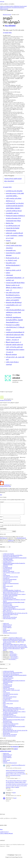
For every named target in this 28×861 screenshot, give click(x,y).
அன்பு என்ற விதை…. (13, 653)
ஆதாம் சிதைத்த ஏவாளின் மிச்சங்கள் (10, 579)
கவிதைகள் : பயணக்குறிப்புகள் (14, 233)
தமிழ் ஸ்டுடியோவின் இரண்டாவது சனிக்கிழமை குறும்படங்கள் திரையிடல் (15, 312)
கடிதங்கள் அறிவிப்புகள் (7, 627)
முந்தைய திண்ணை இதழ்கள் (6, 833)
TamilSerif (16, 748)
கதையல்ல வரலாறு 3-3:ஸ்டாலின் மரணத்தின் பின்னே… (13, 555)
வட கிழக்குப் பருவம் (11, 260)
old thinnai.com (11, 540)
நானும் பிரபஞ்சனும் (6, 575)
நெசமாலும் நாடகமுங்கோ (13, 325)
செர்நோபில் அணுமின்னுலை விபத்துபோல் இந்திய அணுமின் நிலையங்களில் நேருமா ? (14, 320)
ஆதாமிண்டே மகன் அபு (12, 213)
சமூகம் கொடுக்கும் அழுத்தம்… (15, 775)
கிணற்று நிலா (9, 223)
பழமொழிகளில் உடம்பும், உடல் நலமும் (9, 598)
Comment (2, 501)
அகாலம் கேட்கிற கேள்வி (12, 228)
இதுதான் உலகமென (11, 354)
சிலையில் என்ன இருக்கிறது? (14, 302)
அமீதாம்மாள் (9, 275)
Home (1, 829)
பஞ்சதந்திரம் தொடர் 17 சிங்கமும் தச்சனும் (10, 606)
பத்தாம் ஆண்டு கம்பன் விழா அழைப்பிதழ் (10, 576)
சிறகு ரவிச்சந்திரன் (10, 25)
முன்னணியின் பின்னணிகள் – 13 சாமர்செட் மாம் (12, 590)
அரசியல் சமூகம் (3, 6)
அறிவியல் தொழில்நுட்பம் (10, 6)
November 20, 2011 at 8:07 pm (5, 400)
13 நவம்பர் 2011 (7, 32)
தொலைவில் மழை (11, 250)
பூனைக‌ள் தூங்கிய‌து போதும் (14, 210)
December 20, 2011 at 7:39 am (5, 486)
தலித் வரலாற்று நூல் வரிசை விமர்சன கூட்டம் (11, 556)
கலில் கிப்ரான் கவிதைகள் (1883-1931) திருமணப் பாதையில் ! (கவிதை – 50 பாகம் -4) (15, 337)
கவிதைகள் (17, 7)
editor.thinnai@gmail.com (21, 537)
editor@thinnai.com (3, 537)
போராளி (11, 651)
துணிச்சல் (5, 649)
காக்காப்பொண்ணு (11, 230)
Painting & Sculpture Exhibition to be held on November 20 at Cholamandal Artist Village (15, 218)
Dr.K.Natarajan (7, 484)
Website (1, 522)
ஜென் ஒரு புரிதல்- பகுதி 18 (13, 270)
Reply (1, 480)
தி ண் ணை (2, 1)
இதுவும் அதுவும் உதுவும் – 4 (13, 342)
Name (1, 516)
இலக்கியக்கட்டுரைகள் (19, 6)
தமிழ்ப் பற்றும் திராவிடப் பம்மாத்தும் (9, 618)
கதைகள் (6, 7)
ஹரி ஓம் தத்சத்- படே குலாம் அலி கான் (10, 617)
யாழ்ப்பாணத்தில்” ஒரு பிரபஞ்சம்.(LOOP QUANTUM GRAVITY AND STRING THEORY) (15, 206)
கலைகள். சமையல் (11, 7)
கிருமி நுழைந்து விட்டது (12, 258)
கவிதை (8, 267)
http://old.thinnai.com (15, 746)
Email (1, 519)
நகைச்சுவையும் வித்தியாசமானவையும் (10, 632)
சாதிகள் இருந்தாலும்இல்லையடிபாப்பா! (15, 637)
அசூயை (6, 178)
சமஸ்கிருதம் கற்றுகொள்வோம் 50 (15, 332)
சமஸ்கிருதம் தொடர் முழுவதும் (5, 751)
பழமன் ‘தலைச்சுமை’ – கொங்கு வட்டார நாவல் (11, 572)
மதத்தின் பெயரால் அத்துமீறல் (14, 191)
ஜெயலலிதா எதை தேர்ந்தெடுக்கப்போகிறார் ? (11, 583)
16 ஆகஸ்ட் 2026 (10, 10)
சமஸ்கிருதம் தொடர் (4, 831)
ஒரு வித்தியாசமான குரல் (13, 225)
